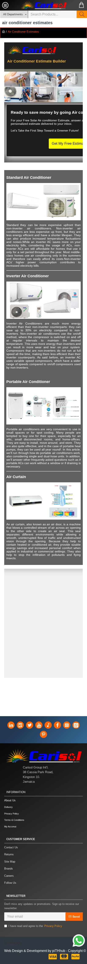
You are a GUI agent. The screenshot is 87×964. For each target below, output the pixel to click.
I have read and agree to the (35, 926)
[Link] (78, 941)
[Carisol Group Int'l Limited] (43, 5)
